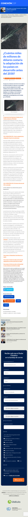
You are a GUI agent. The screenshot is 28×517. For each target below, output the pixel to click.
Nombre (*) (6, 369)
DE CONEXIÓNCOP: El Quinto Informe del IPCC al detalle (13, 184)
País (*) (5, 405)
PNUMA (5, 239)
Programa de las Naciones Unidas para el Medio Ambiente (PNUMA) (13, 118)
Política (13, 78)
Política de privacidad (14, 475)
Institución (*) (7, 388)
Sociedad (18, 78)
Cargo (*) (6, 397)
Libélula (3, 492)
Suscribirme (19, 479)
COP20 (18, 300)
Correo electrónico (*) (9, 361)
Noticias (7, 78)
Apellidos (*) (6, 378)
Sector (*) (6, 413)
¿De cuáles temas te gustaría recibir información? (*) (12, 435)
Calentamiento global (8, 296)
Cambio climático (10, 300)
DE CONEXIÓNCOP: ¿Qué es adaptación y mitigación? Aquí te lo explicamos (13, 137)
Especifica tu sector (8, 424)
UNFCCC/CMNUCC (14, 495)
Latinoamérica (9, 289)
